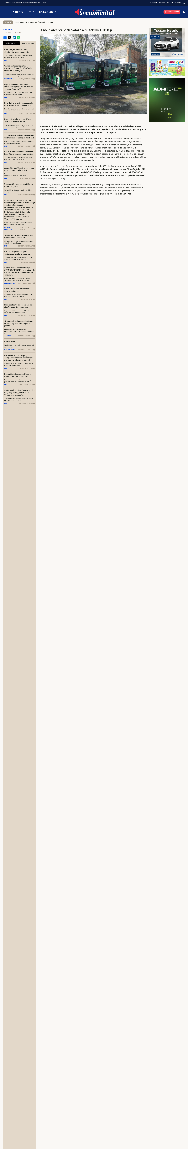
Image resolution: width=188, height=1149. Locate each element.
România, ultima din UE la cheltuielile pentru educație (25, 2)
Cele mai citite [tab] (27, 43)
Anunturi (18, 12)
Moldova (33, 22)
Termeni (162, 3)
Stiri (32, 12)
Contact (153, 3)
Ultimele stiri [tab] (11, 43)
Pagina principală (20, 22)
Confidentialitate (174, 3)
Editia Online (47, 12)
